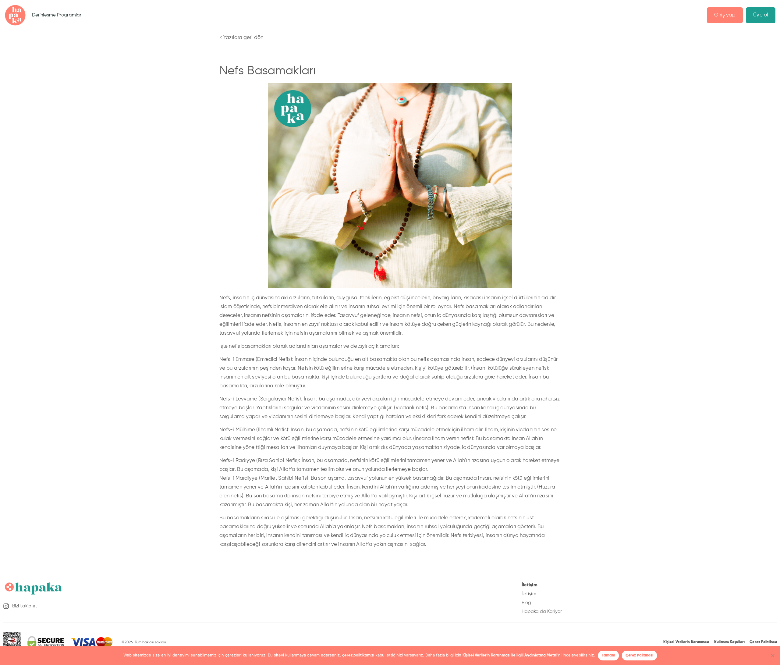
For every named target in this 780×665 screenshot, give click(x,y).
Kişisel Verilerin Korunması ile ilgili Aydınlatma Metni (510, 655)
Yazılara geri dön (243, 37)
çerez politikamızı (358, 655)
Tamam (608, 655)
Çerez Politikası (639, 655)
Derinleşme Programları (57, 15)
